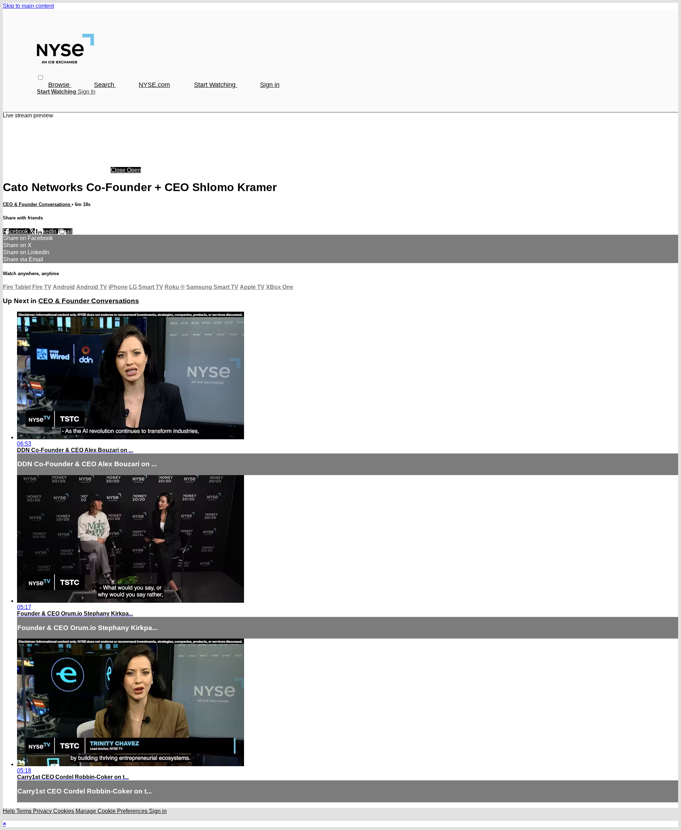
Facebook (16, 231)
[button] (40, 77)
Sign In (86, 92)
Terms (24, 811)
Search (105, 84)
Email (65, 231)
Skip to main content (28, 6)
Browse (59, 84)
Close (119, 170)
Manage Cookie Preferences (112, 811)
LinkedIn (46, 231)
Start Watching (215, 84)
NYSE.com (154, 84)
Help (9, 811)
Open (134, 170)
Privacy (43, 811)
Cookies (64, 811)
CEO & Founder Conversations (37, 204)
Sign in (269, 84)
